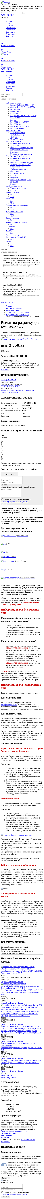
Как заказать (11, 28)
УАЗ (12, 197)
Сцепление (14, 171)
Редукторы (14, 152)
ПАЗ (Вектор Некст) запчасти (18, 156)
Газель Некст (15, 111)
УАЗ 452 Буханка (17, 139)
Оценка (4, 485)
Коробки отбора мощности (21, 154)
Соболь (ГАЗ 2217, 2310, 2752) (22, 107)
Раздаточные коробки (19, 150)
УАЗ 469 (13, 137)
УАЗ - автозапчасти (13, 131)
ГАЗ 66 (13, 120)
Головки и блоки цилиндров (21, 148)
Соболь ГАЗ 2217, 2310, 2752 (17, 312)
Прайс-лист (10, 30)
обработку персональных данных (14, 501)
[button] (6, 71)
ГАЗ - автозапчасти (13, 103)
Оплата (8, 23)
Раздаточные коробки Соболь (17, 315)
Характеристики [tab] (7, 390)
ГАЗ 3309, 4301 (16, 124)
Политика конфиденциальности (14, 1131)
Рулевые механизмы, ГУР (20, 180)
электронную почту (9, 705)
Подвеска (14, 182)
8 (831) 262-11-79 (7, 69)
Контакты (9, 36)
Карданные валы (17, 173)
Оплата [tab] (32, 390)
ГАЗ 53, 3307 (15, 118)
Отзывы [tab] (18, 390)
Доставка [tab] (25, 390)
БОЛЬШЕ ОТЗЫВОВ (7, 302)
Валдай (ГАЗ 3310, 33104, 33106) (23, 116)
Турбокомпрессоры (18, 169)
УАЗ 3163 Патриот (17, 133)
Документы (10, 32)
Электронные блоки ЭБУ (20, 165)
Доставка (9, 21)
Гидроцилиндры (12, 235)
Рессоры (13, 184)
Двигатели (14, 145)
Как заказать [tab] (14, 393)
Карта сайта (5, 1137)
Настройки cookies (8, 1133)
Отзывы (9, 88)
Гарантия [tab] (4, 393)
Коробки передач (12, 192)
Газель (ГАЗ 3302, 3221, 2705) (22, 105)
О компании (10, 34)
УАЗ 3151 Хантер (17, 135)
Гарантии (9, 26)
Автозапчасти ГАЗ (13, 310)
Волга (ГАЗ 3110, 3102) (19, 126)
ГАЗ (11, 195)
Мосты (13, 175)
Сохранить (5, 1178)
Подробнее (5, 982)
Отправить (5, 1197)
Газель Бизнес (15, 109)
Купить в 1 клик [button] (16, 982)
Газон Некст (15, 114)
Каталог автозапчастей (15, 308)
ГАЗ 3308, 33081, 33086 (19, 122)
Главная (9, 306)
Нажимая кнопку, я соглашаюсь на (16, 500)
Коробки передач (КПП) (20, 143)
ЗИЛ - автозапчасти (13, 141)
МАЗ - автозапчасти (14, 186)
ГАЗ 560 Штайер (17, 128)
